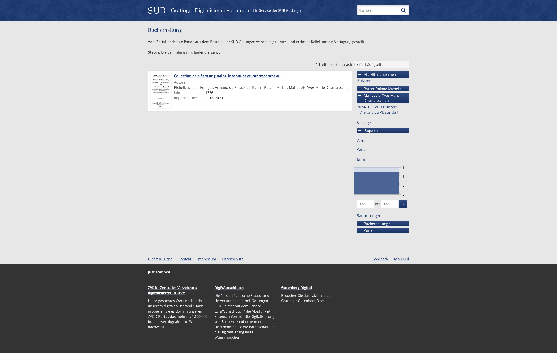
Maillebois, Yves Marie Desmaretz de (378, 98)
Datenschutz (232, 259)
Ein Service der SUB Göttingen (277, 10)
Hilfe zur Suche (160, 259)
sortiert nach (341, 64)
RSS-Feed (401, 259)
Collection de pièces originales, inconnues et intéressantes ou (227, 75)
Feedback (380, 259)
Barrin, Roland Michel (379, 88)
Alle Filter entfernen (376, 74)
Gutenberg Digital (296, 287)
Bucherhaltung (374, 223)
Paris (362, 149)
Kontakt (184, 259)
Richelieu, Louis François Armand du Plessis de (377, 110)
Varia (366, 230)
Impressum (206, 259)
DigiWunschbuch (229, 287)
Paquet (367, 130)
